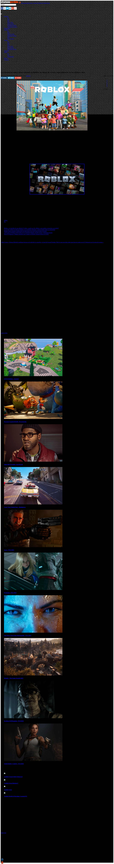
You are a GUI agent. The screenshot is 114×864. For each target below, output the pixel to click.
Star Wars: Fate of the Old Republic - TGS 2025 (17, 635)
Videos (6, 40)
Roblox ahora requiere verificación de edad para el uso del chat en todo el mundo (25, 231)
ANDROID (10, 56)
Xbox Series (10, 24)
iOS (8, 55)
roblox (5, 220)
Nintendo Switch (11, 25)
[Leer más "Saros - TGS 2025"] (33, 546)
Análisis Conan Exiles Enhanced (13, 776)
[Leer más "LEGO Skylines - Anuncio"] (33, 375)
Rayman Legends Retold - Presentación (15, 421)
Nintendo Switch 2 (12, 27)
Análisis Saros (8, 789)
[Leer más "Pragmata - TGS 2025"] (33, 589)
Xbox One (10, 22)
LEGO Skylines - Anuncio (11, 379)
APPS (5, 52)
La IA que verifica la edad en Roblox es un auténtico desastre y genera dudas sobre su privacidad (29, 229)
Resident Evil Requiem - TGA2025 (14, 721)
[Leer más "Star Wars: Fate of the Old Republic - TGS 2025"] (33, 632)
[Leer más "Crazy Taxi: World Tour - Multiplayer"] (33, 504)
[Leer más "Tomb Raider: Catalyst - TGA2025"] (33, 760)
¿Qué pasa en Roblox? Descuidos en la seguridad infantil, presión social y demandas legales (28, 232)
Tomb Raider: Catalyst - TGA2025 (14, 763)
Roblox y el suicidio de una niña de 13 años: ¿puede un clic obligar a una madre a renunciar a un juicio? (31, 228)
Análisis (6, 29)
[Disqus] (57, 265)
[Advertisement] (31, 65)
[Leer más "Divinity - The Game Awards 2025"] (33, 675)
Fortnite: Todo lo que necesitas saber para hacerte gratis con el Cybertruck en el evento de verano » (77, 242)
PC (8, 18)
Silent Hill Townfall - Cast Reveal (13, 464)
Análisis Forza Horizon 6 (11, 783)
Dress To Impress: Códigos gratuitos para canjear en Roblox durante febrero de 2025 (26, 234)
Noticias (6, 16)
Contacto (6, 59)
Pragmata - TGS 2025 (10, 592)
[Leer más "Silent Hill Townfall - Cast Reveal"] (33, 461)
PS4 (8, 19)
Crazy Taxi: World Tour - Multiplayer (15, 507)
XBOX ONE (10, 34)
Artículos (6, 50)
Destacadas (7, 28)
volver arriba (4, 333)
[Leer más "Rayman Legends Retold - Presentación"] (33, 418)
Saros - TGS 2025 (9, 550)
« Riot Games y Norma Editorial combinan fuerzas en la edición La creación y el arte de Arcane (26, 242)
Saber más (3, 833)
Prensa (6, 58)
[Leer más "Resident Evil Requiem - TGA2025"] (33, 717)
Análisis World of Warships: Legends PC (15, 796)
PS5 (8, 21)
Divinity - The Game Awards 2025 (13, 678)
